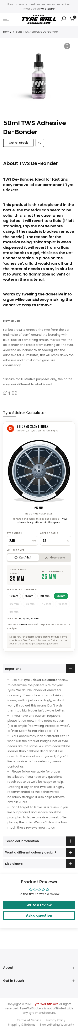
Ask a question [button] (39, 915)
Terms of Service (29, 1020)
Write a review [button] (39, 905)
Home (7, 32)
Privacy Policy (55, 1020)
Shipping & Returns (21, 1024)
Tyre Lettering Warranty (57, 1024)
